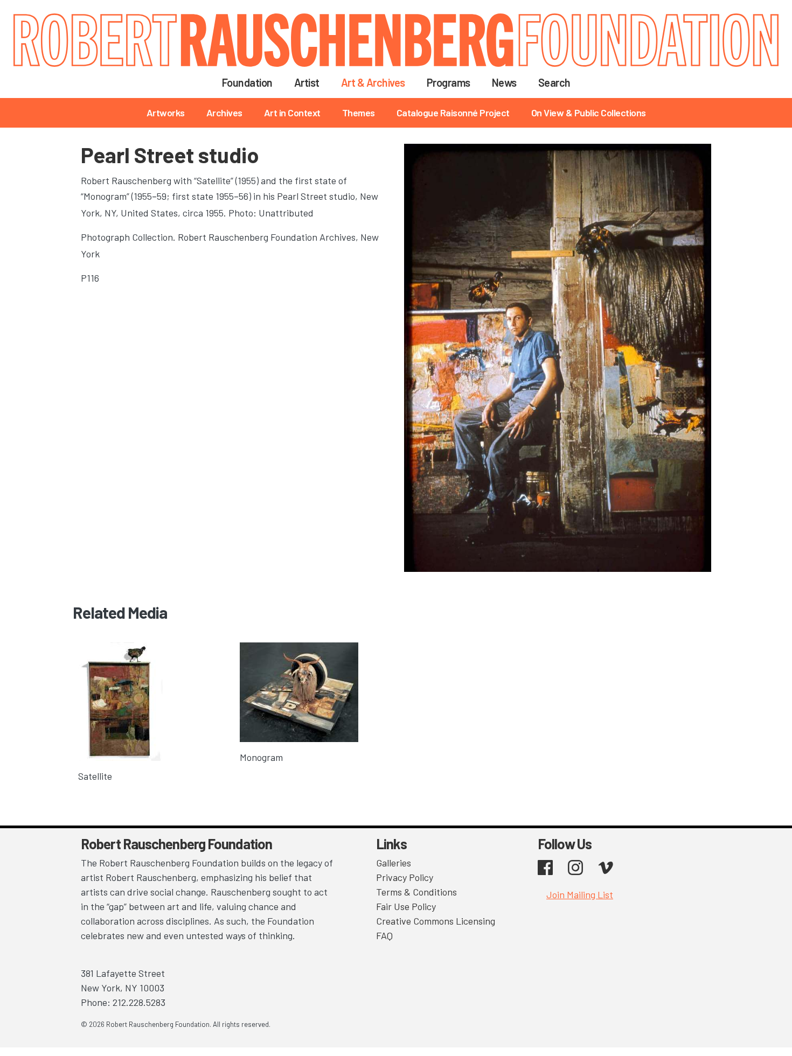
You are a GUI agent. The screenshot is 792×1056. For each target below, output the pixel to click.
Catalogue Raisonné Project (453, 112)
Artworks (166, 112)
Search (554, 82)
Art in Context (292, 112)
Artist (306, 82)
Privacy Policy (404, 877)
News (504, 82)
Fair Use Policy (406, 906)
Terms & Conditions (416, 892)
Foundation (247, 82)
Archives (224, 112)
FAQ (384, 935)
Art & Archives (373, 82)
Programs (448, 82)
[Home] (396, 40)
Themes (358, 112)
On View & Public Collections (588, 112)
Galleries (393, 863)
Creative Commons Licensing (435, 921)
